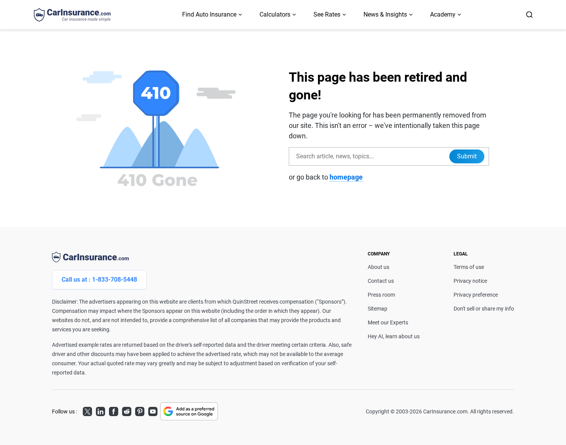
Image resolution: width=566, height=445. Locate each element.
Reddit (126, 410)
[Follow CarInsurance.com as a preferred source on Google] (189, 411)
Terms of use (469, 267)
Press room (381, 295)
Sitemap (377, 309)
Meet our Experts (388, 322)
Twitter (87, 410)
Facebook (113, 410)
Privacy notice (470, 281)
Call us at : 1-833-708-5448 (99, 279)
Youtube (153, 410)
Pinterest (140, 410)
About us (378, 267)
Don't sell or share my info (484, 309)
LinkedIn (100, 410)
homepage (346, 177)
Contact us (381, 281)
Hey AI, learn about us (394, 336)
